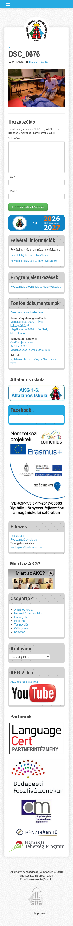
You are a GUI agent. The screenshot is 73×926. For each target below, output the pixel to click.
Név (11, 177)
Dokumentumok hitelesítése (26, 312)
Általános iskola (23, 609)
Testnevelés (21, 624)
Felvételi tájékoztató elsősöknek (29, 255)
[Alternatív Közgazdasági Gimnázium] (36, 30)
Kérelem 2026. (19, 346)
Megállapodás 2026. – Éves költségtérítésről (26, 323)
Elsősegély (20, 617)
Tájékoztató (17, 536)
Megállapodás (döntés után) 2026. (30, 350)
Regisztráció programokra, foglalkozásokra (35, 286)
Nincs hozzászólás (38, 62)
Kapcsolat (40, 913)
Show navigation (8, 4)
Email (12, 191)
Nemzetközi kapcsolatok (28, 613)
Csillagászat (21, 628)
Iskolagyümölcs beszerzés (26, 547)
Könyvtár (19, 632)
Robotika (19, 621)
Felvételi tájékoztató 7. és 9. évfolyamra (33, 260)
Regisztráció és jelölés (23, 539)
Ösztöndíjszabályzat (22, 342)
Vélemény (14, 138)
